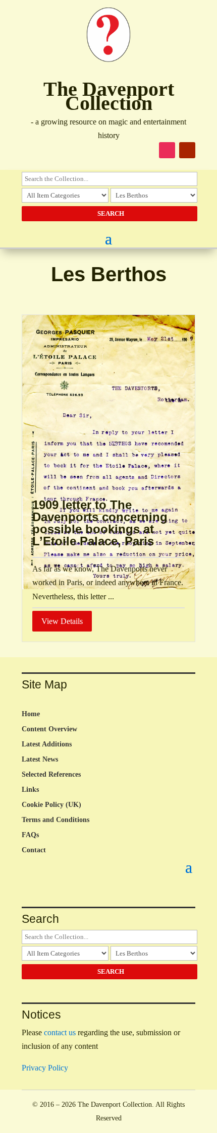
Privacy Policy (45, 1067)
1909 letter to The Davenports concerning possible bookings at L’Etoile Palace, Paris (100, 523)
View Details (62, 621)
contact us (60, 1032)
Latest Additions (47, 744)
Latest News (40, 759)
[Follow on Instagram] (167, 150)
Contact (34, 850)
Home (31, 714)
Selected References (51, 774)
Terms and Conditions (55, 820)
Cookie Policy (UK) (51, 804)
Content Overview (49, 729)
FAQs (30, 835)
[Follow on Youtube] (187, 150)
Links (30, 789)
